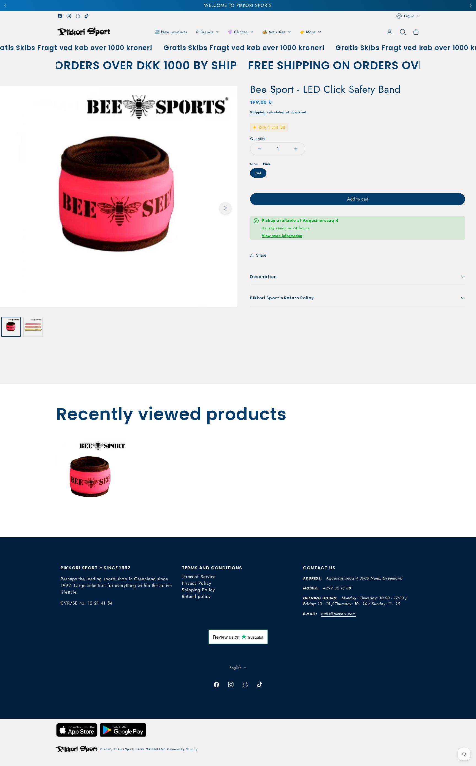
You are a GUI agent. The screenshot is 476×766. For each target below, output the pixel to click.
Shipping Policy (198, 590)
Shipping (258, 112)
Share (261, 255)
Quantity (257, 138)
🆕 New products (171, 32)
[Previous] (5, 5)
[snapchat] (77, 16)
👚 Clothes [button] (238, 32)
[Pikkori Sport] (83, 32)
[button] (403, 32)
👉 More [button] (308, 32)
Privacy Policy (196, 583)
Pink (258, 173)
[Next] (470, 5)
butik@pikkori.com (338, 613)
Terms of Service (199, 576)
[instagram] (69, 16)
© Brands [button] (204, 32)
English (409, 15)
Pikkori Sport (123, 749)
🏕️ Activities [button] (274, 32)
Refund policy (196, 596)
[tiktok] (86, 16)
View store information (282, 235)
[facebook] (60, 16)
